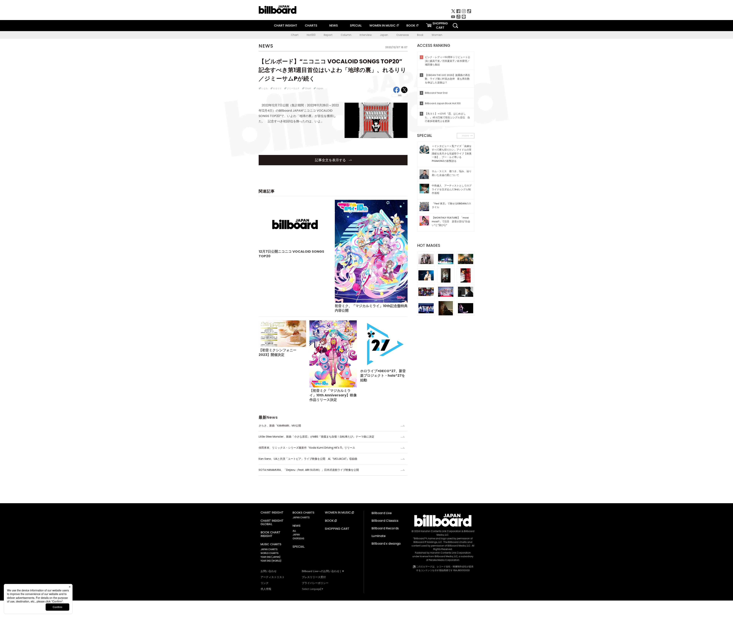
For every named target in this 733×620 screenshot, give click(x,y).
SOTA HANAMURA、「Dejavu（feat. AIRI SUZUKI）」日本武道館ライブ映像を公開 (309, 470)
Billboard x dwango (386, 543)
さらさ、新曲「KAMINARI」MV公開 (280, 425)
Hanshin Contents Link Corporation (441, 531)
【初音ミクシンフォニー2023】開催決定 (277, 352)
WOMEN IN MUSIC (382, 25)
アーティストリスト (273, 577)
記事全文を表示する (331, 160)
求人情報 (266, 588)
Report (328, 35)
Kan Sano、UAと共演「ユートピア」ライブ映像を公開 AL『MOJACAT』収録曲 (308, 459)
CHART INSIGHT (285, 25)
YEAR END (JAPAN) (270, 557)
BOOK (410, 25)
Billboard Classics (385, 520)
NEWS (333, 25)
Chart (295, 35)
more (465, 135)
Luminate (378, 536)
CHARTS (311, 25)
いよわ (265, 88)
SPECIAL (356, 25)
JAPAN (296, 534)
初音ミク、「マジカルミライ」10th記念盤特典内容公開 (371, 308)
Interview (366, 35)
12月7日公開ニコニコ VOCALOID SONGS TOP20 (291, 253)
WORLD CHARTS (270, 553)
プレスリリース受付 (314, 577)
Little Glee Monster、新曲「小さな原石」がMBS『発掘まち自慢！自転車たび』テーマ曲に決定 (316, 437)
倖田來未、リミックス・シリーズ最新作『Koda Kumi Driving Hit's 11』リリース (307, 448)
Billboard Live (381, 513)
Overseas (402, 35)
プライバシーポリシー (315, 583)
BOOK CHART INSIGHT (270, 534)
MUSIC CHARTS (271, 544)
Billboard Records (385, 528)
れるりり (277, 88)
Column (346, 35)
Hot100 (311, 35)
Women (437, 35)
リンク (265, 583)
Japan (384, 35)
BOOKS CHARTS (303, 512)
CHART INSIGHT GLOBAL (272, 522)
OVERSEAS (298, 538)
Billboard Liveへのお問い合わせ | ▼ (323, 571)
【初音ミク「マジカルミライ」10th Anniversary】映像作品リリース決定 (333, 395)
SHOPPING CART (337, 529)
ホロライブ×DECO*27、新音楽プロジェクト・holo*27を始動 (383, 375)
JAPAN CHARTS (269, 549)
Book (420, 35)
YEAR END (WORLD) (271, 560)
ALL (294, 530)
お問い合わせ (269, 571)
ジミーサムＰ (293, 88)
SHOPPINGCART (440, 25)
